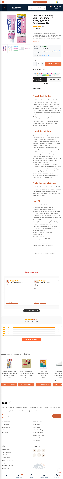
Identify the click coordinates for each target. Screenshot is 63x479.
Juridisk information (38, 435)
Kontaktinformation (38, 432)
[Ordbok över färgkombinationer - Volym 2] (43, 363)
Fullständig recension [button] (12, 303)
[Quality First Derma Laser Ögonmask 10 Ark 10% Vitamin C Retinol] (26, 363)
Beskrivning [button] (37, 89)
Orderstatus (5, 430)
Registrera (42, 2)
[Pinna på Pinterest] (47, 83)
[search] (44, 8)
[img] (14, 280)
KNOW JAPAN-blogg (38, 430)
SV (58, 2)
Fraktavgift (4, 455)
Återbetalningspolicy (7, 465)
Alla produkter (48, 51)
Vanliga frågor (6, 449)
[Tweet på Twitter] (44, 83)
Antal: (35, 60)
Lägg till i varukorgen (9, 384)
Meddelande (36, 440)
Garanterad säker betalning (39, 69)
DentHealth (45, 55)
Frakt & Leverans (6, 452)
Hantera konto (5, 424)
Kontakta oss (5, 468)
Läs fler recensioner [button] (31, 311)
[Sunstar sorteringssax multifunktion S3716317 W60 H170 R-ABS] (9, 363)
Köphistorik (5, 432)
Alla (43, 51)
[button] (37, 26)
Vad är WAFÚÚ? (37, 424)
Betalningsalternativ (7, 460)
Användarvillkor (37, 438)
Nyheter (55, 51)
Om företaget (36, 427)
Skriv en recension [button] (31, 339)
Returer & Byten (6, 457)
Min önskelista (6, 427)
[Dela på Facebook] (41, 83)
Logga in (37, 2)
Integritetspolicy (6, 463)
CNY (50, 2)
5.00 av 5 (35, 319)
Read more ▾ (36, 41)
